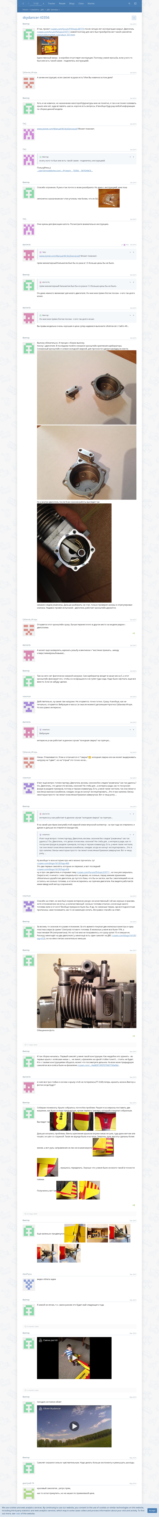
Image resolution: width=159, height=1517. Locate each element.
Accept (152, 1510)
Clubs (81, 3)
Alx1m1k (27, 244)
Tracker (51, 3)
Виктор (26, 23)
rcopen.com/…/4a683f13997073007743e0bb (98, 1065)
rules (18, 1513)
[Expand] (130, 157)
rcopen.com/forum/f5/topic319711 (53, 31)
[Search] (129, 3)
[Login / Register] (134, 3)
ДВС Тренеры (52, 9)
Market (91, 3)
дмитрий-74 (28, 1483)
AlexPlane (27, 1274)
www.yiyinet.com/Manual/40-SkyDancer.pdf (57, 128)
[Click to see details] (133, 633)
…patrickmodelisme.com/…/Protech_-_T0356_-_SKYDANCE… (65, 170)
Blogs (72, 3)
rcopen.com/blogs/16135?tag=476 (53, 869)
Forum (62, 3)
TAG (24, 123)
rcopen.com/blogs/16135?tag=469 (53, 863)
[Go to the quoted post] (133, 157)
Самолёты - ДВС (37, 9)
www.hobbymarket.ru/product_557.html (56, 34)
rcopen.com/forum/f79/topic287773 (67, 29)
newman (27, 696)
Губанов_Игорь (30, 72)
